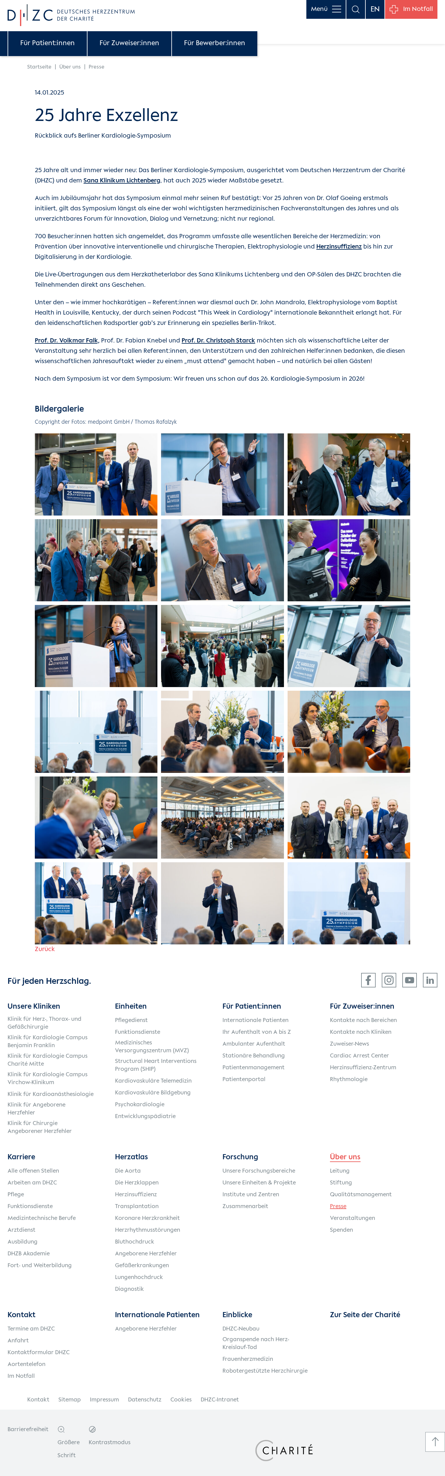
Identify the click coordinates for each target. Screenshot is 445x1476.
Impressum (104, 1400)
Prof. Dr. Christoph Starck (218, 340)
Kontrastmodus (109, 1443)
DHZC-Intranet (220, 1400)
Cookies (181, 1400)
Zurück (45, 949)
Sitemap (69, 1400)
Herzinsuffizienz (339, 246)
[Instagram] (389, 980)
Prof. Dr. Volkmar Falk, (67, 340)
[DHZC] (71, 15)
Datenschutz (144, 1400)
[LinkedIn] (430, 980)
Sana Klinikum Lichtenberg (122, 180)
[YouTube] (409, 980)
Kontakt (38, 1400)
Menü (319, 9)
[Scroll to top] (435, 1442)
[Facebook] (368, 980)
